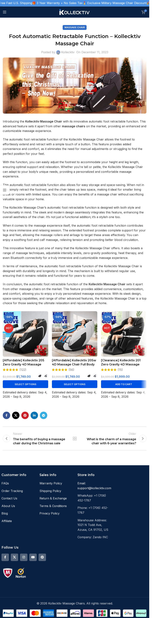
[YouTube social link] (33, 557)
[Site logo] (74, 12)
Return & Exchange (53, 498)
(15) (120, 369)
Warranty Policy (50, 483)
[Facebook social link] (6, 415)
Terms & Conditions (53, 506)
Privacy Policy (49, 513)
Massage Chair (75, 27)
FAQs (5, 483)
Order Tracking (12, 491)
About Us (8, 506)
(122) (22, 369)
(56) (71, 369)
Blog (4, 513)
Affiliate (6, 521)
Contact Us (9, 498)
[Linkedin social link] (34, 415)
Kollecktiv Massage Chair (107, 284)
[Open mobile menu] (4, 12)
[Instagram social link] (23, 557)
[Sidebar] (4, 190)
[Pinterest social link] (25, 415)
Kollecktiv (68, 52)
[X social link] (15, 415)
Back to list (74, 438)
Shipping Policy (50, 491)
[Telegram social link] (43, 415)
